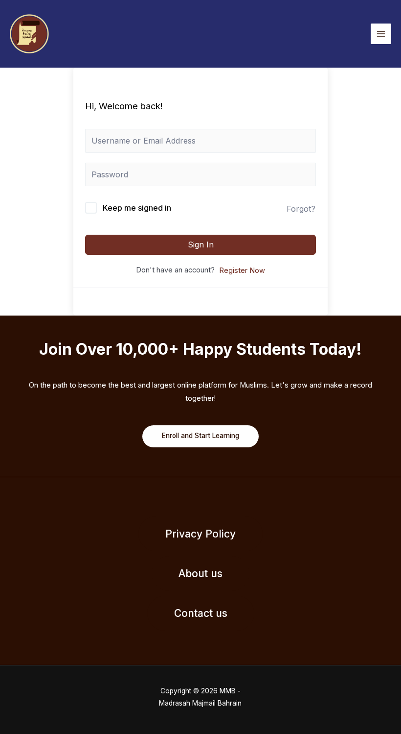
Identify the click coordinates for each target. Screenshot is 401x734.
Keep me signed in (137, 208)
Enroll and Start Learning (200, 436)
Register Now (242, 270)
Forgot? (301, 209)
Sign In (201, 244)
